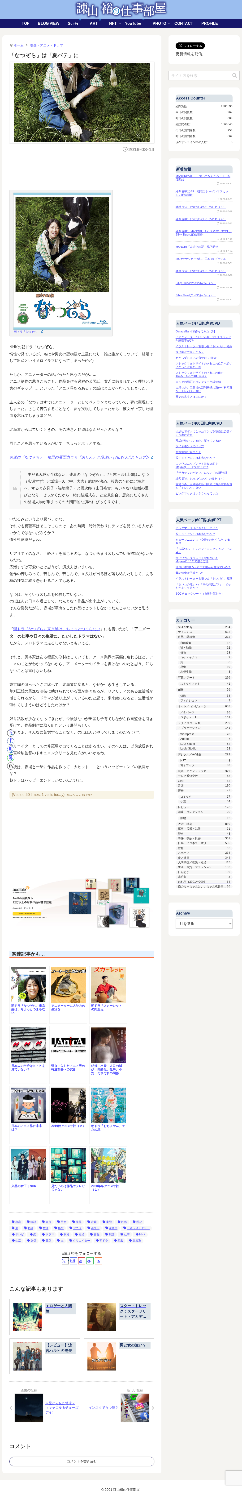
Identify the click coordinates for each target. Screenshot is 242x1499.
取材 (66, 1234)
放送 (45, 1228)
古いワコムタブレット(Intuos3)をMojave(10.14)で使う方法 (197, 465)
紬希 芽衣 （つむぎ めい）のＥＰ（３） (201, 271)
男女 (63, 1222)
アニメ (77, 1228)
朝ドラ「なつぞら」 (27, 331)
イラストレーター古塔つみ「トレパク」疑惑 (204, 346)
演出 (120, 1240)
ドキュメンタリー (138, 1228)
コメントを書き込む (82, 1461)
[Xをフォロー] (65, 1260)
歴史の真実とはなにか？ (191, 396)
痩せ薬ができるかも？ (190, 352)
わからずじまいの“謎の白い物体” (196, 358)
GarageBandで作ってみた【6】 (196, 331)
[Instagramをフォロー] (73, 1260)
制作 (124, 1222)
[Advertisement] (95, 169)
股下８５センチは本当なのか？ (195, 458)
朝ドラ (103, 1240)
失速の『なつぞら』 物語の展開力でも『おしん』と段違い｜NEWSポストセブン (79, 457)
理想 (139, 1222)
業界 (79, 1222)
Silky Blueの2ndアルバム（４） (196, 295)
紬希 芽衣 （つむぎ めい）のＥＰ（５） (201, 207)
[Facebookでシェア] (10, 741)
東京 (48, 1222)
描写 (61, 1228)
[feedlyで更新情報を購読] (90, 1260)
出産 (18, 1222)
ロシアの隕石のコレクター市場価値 (198, 382)
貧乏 (48, 1240)
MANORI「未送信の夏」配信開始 (197, 246)
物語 (33, 1222)
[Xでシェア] (10, 733)
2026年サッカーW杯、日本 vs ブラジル (201, 259)
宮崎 (94, 1222)
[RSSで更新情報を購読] (98, 1260)
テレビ (19, 1234)
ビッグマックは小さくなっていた (197, 493)
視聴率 (113, 1228)
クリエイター (81, 1240)
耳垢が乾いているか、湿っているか (198, 440)
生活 (18, 1240)
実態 (109, 1222)
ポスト (95, 1228)
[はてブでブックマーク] (10, 749)
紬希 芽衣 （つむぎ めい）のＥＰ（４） (201, 219)
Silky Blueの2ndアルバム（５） (196, 283)
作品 (96, 1234)
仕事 (127, 1234)
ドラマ (50, 1234)
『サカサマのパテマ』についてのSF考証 (201, 472)
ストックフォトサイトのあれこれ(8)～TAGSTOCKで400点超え (200, 374)
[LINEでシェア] (10, 757)
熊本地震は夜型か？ (188, 452)
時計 (30, 1228)
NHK (142, 1234)
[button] (10, 766)
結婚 (81, 1234)
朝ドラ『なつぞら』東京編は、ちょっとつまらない (56, 629)
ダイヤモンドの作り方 (190, 446)
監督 (33, 1240)
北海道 (137, 1240)
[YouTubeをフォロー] (81, 1260)
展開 (112, 1234)
